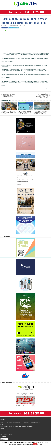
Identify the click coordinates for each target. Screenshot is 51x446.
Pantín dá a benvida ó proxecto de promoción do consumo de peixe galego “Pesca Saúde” (25, 112)
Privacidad (6, 434)
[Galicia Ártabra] (25, 3)
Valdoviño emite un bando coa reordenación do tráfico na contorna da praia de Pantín (40, 112)
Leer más (39, 444)
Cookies (10, 434)
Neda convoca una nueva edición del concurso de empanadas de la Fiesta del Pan (8, 112)
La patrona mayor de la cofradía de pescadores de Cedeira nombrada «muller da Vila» (9, 95)
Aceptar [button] (35, 444)
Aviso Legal (2, 434)
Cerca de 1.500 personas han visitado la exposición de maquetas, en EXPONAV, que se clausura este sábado (42, 95)
